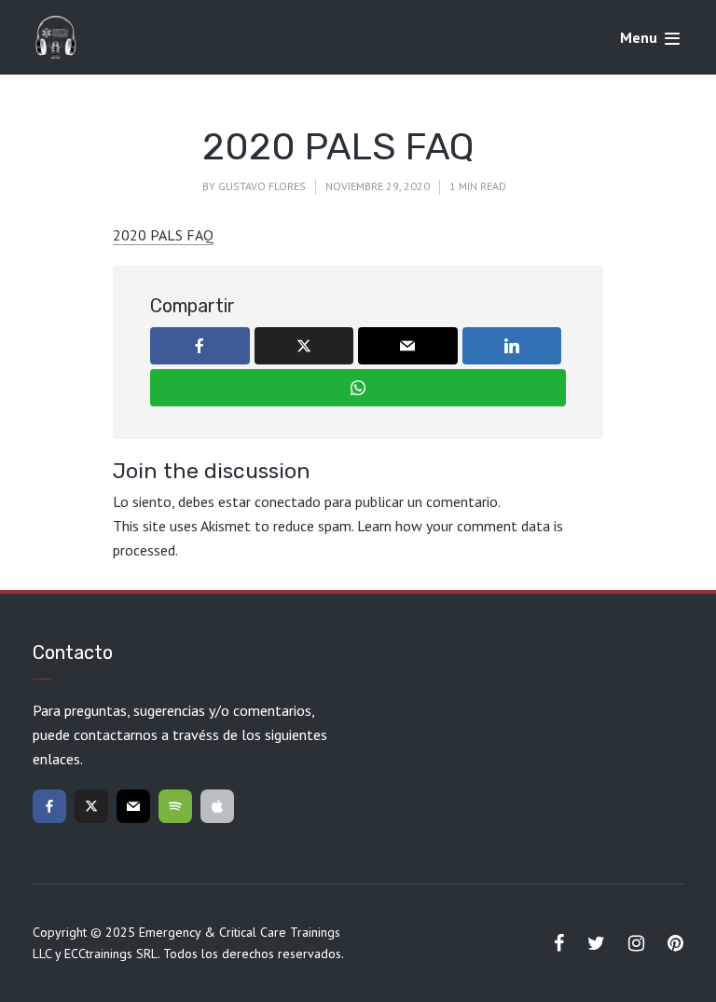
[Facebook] (49, 806)
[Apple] (217, 806)
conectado (288, 501)
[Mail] (133, 806)
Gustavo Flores (262, 186)
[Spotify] (175, 806)
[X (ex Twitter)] (91, 806)
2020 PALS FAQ (163, 235)
